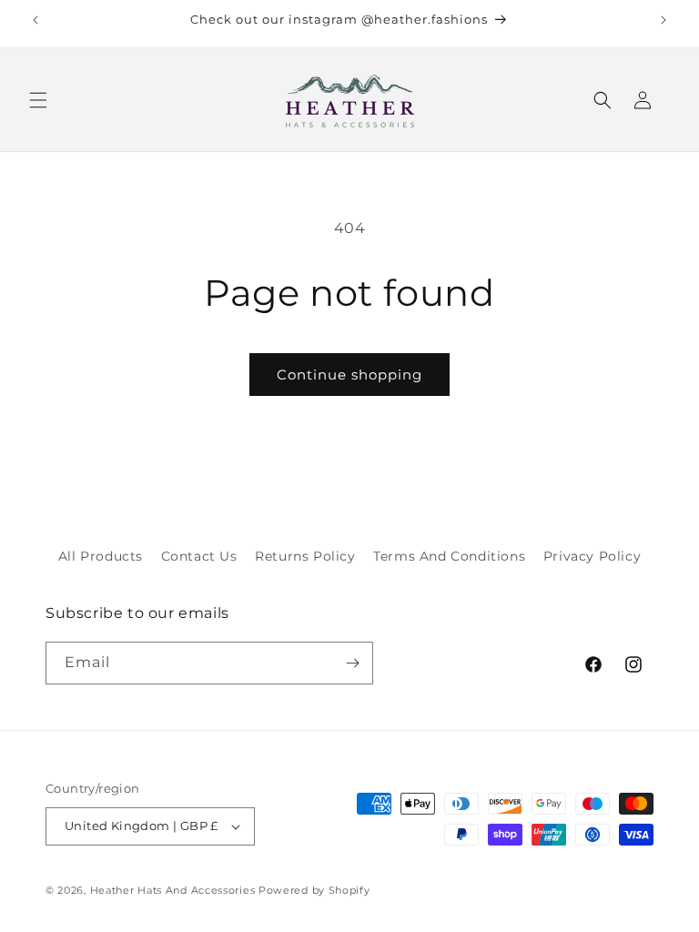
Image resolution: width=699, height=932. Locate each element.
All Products (100, 556)
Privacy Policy (592, 556)
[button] (38, 100)
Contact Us (199, 556)
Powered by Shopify (314, 890)
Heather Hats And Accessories (173, 890)
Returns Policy (305, 556)
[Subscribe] (352, 663)
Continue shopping (349, 374)
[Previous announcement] (35, 20)
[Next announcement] (663, 20)
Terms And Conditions (449, 556)
